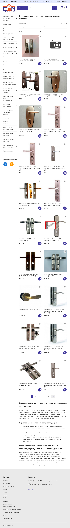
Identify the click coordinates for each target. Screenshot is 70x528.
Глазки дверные (8, 24)
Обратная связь (7, 518)
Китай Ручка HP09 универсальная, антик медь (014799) (30, 95)
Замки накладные (9, 47)
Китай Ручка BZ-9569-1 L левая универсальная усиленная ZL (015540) (54, 311)
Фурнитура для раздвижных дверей (8, 90)
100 (48, 396)
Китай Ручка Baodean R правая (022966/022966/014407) (28, 275)
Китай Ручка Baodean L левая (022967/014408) (28, 384)
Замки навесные (8, 43)
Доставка (5, 489)
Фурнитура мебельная (6, 123)
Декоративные (8, 155)
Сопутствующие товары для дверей (8, 112)
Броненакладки (8, 151)
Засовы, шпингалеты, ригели (7, 59)
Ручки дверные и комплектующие (8, 77)
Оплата (5, 492)
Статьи (5, 495)
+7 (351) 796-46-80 (46, 1)
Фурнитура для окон (9, 118)
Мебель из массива (8, 498)
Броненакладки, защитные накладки (8, 18)
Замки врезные (8, 34)
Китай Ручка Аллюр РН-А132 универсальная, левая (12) (53, 239)
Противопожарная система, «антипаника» (9, 98)
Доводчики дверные (6, 29)
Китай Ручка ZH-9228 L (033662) (29, 309)
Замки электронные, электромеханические (10, 52)
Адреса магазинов (8, 486)
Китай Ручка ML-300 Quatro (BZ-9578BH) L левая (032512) (29, 347)
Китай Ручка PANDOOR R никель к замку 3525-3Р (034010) (29, 130)
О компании (13, 1)
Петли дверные (8, 73)
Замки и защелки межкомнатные (8, 38)
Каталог (5, 1)
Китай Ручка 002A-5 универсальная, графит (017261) (54, 60)
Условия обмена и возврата (11, 512)
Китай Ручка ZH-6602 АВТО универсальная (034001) (27, 60)
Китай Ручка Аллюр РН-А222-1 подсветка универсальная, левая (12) (54, 131)
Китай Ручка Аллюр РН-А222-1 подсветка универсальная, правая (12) (29, 168)
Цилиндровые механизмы (7, 105)
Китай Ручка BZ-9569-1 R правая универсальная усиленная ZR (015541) (54, 348)
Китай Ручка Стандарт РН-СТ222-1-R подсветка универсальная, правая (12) (55, 168)
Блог (4, 515)
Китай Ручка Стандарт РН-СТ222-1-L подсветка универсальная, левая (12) (55, 385)
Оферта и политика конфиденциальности (9, 505)
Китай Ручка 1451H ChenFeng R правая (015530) (28, 239)
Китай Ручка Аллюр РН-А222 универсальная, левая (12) (53, 204)
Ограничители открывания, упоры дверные (9, 67)
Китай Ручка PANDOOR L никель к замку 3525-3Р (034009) (54, 95)
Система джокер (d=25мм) (8, 134)
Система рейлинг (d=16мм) (8, 140)
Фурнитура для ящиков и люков (8, 128)
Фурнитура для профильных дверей (9, 83)
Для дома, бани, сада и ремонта (8, 146)
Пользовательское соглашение (12, 509)
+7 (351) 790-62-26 (61, 1)
